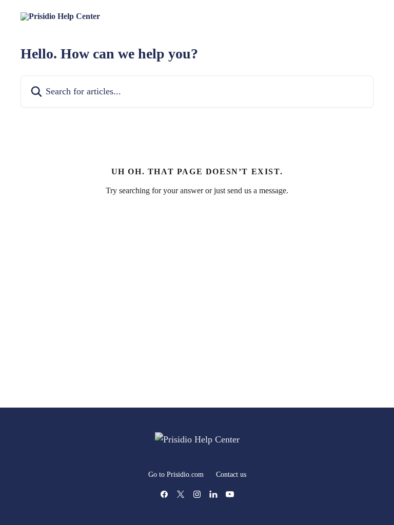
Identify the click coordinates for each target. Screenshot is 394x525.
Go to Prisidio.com (176, 474)
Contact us (231, 474)
